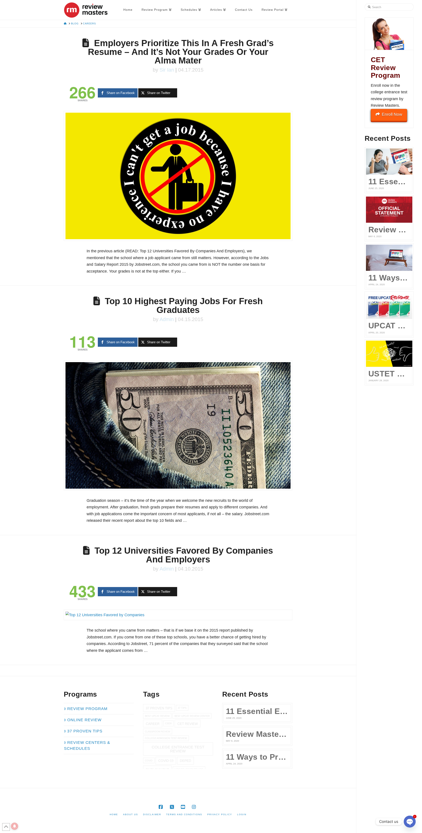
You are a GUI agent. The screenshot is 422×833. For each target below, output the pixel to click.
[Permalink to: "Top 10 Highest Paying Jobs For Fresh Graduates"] (178, 425)
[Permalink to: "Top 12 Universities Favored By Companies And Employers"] (178, 614)
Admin (167, 319)
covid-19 (165, 761)
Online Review (84, 720)
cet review (187, 724)
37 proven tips (159, 708)
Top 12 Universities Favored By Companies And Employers (184, 555)
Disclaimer (152, 814)
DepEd (185, 761)
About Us (130, 814)
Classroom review (157, 731)
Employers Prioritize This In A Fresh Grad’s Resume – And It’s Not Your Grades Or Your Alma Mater (181, 51)
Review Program (87, 709)
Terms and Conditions (184, 814)
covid (149, 760)
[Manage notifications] (14, 826)
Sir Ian (167, 70)
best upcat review (157, 716)
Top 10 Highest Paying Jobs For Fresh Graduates (184, 305)
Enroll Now (392, 114)
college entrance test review (178, 749)
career (153, 724)
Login (241, 814)
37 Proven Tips (84, 731)
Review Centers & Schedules (87, 745)
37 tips (182, 708)
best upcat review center (192, 716)
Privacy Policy (219, 814)
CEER (168, 723)
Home (114, 814)
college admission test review (166, 738)
